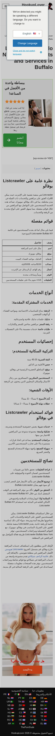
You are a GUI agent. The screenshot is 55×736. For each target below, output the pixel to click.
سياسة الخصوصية (19, 690)
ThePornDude (27, 727)
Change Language (27, 43)
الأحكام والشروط (44, 694)
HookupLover (17, 733)
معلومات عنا (38, 690)
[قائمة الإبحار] (5, 6)
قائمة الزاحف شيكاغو (38, 556)
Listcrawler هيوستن (14, 549)
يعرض (37, 168)
